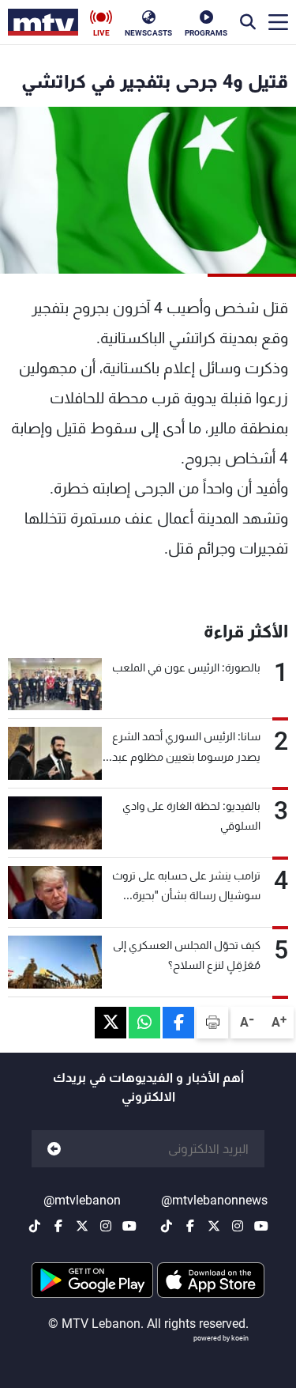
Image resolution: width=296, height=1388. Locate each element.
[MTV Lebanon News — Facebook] (190, 1226)
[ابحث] (248, 22)
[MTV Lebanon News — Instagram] (237, 1226)
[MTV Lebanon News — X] (214, 1226)
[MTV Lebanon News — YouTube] (261, 1226)
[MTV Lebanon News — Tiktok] (166, 1226)
